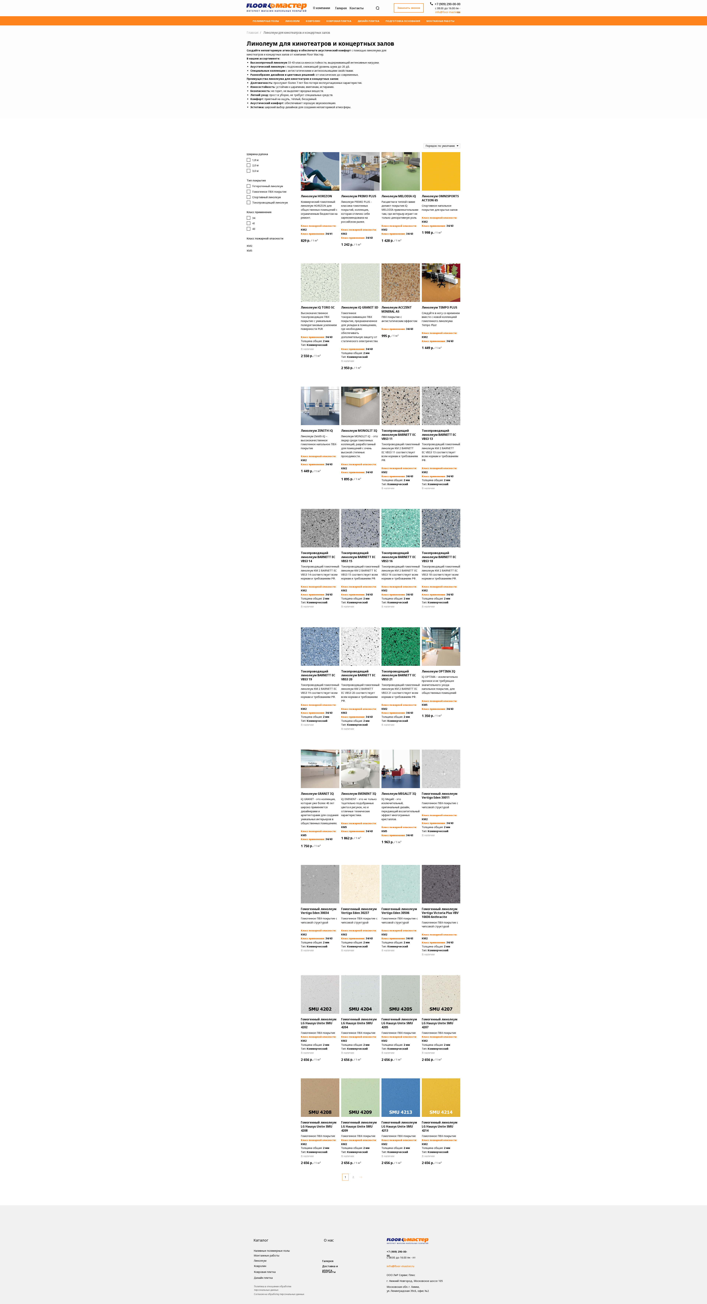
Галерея (341, 8)
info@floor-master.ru (447, 12)
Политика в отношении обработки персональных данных (272, 1288)
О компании (321, 8)
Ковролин (313, 21)
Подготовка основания (403, 21)
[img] (276, 8)
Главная (252, 32)
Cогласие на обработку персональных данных (279, 1294)
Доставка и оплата (330, 1268)
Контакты (356, 8)
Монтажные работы (440, 21)
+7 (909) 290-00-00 (447, 4)
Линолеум (292, 21)
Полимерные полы (266, 21)
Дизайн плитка (368, 21)
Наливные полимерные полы (272, 1250)
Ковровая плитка (338, 21)
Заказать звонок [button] (408, 8)
